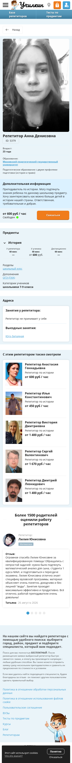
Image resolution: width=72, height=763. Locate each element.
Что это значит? (14, 755)
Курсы (7, 724)
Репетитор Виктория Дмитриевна (41, 424)
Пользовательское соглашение (22, 707)
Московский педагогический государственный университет (30, 163)
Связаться (53, 215)
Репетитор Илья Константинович (38, 395)
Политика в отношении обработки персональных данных (34, 691)
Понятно (55, 751)
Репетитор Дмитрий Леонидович (41, 482)
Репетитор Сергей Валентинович (39, 453)
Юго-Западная (15, 336)
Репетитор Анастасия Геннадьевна (41, 366)
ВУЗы (6, 713)
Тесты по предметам (16, 718)
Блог (5, 729)
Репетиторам (11, 735)
